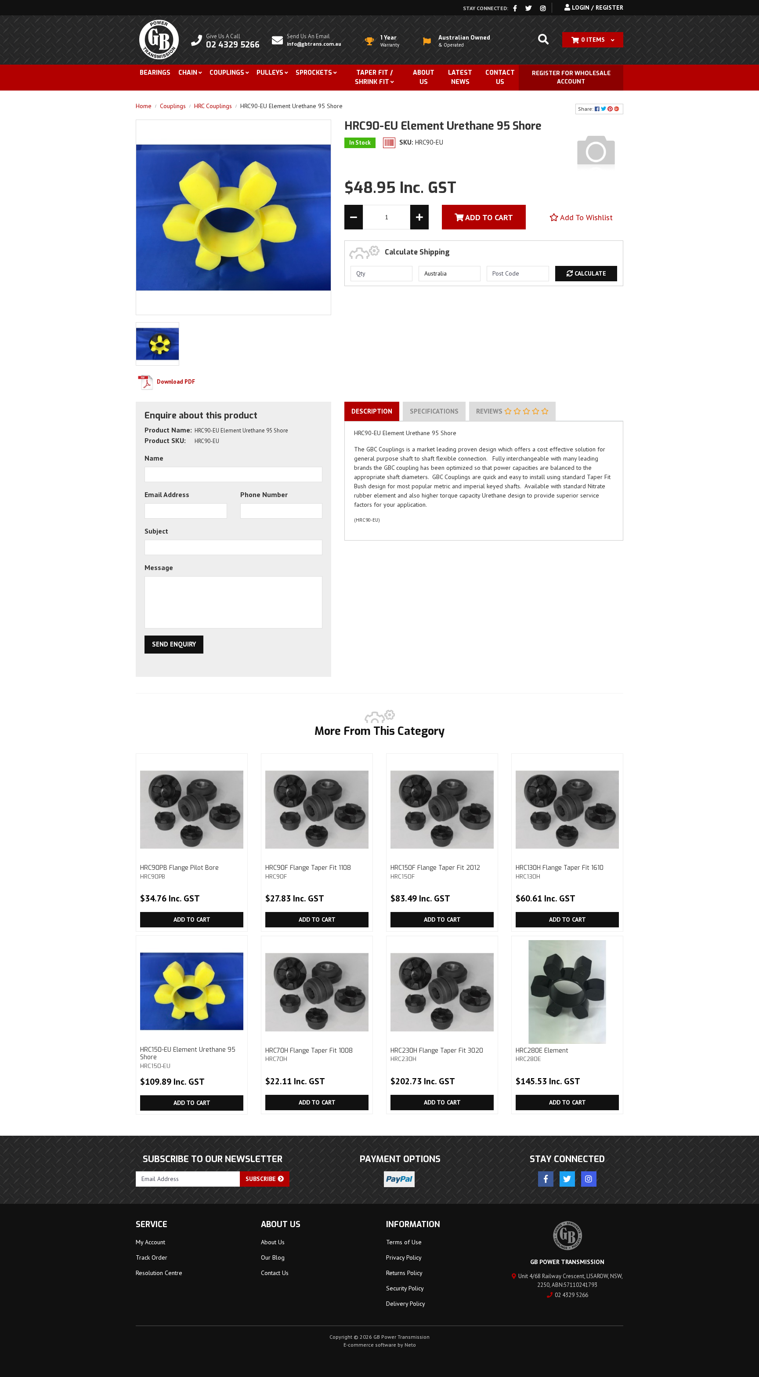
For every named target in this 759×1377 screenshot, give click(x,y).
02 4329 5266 (571, 1295)
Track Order (151, 1257)
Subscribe (262, 1179)
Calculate (589, 273)
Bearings (155, 73)
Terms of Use (404, 1242)
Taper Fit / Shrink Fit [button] (374, 77)
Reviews (490, 411)
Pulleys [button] (270, 73)
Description (371, 411)
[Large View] (157, 343)
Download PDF (175, 381)
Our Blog (273, 1257)
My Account (150, 1242)
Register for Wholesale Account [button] (571, 77)
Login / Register (596, 7)
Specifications (434, 411)
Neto (410, 1344)
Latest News (460, 77)
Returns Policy (404, 1273)
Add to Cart (191, 919)
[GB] (596, 151)
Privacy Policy (404, 1257)
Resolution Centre (159, 1273)
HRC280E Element (542, 1054)
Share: (586, 108)
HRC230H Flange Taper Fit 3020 (436, 1054)
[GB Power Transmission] (159, 39)
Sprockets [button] (314, 73)
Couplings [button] (227, 73)
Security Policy (405, 1288)
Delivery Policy (405, 1304)
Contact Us (500, 77)
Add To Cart (488, 217)
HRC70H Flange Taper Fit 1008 (309, 1054)
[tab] (371, 411)
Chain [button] (187, 73)
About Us (423, 77)
